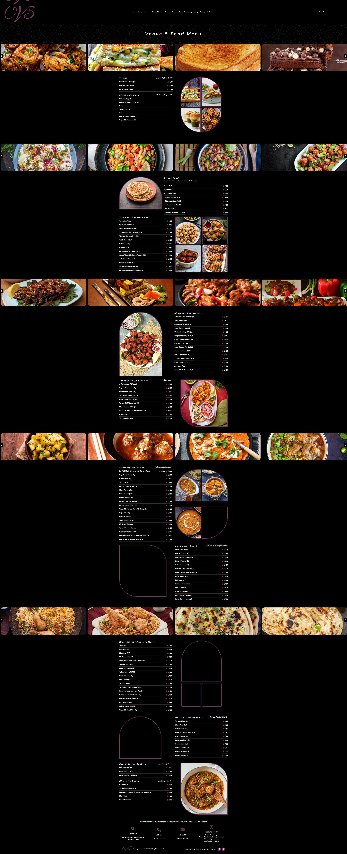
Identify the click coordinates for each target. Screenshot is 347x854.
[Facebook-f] (219, 849)
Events (167, 12)
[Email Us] (183, 830)
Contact (209, 12)
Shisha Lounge (188, 12)
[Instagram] (223, 849)
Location (133, 833)
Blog (196, 12)
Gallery (202, 12)
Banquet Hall (156, 12)
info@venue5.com (183, 839)
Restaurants (176, 12)
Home (134, 12)
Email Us (182, 834)
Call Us (159, 834)
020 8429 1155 (159, 839)
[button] (1, 56)
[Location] (133, 829)
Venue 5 (142, 849)
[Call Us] (159, 830)
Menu (146, 12)
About (140, 12)
